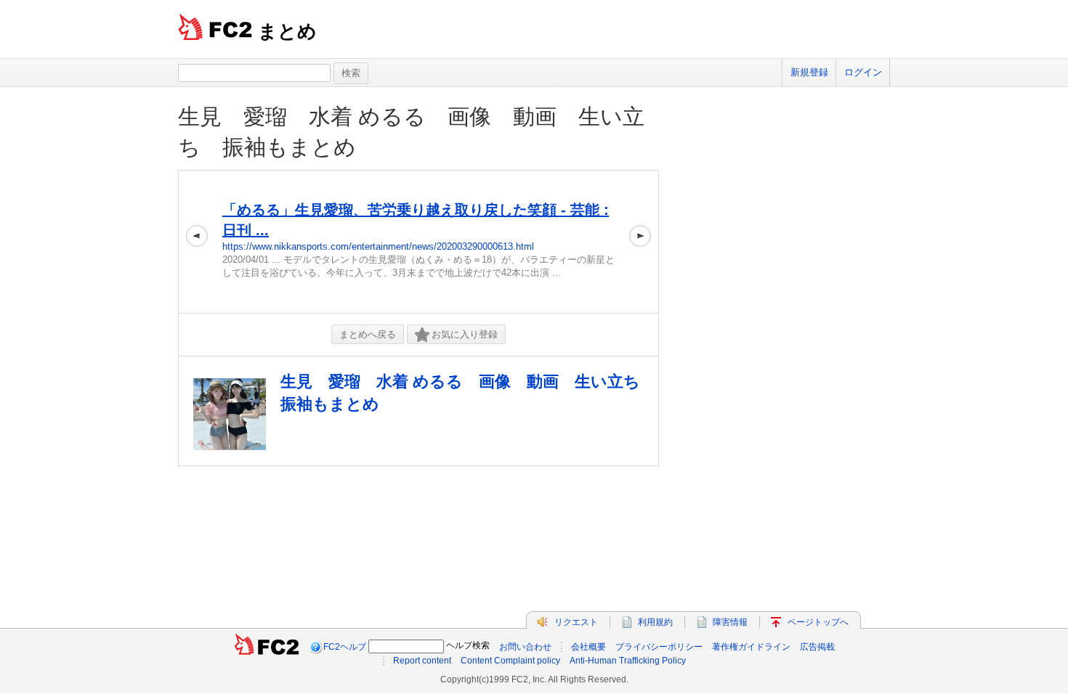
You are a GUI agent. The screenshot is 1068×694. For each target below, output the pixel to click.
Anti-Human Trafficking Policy (628, 661)
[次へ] (640, 242)
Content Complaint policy (510, 661)
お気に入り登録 (465, 334)
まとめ (287, 31)
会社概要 (588, 647)
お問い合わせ (525, 647)
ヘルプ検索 (468, 645)
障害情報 (730, 622)
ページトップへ (818, 622)
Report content (422, 661)
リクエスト (576, 622)
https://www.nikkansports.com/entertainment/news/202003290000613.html (378, 246)
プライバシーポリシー (659, 647)
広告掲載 (817, 647)
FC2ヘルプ (344, 647)
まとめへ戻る (367, 334)
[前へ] (197, 242)
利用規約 (655, 622)
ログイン (863, 72)
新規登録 (809, 72)
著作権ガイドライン (751, 647)
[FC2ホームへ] (266, 647)
